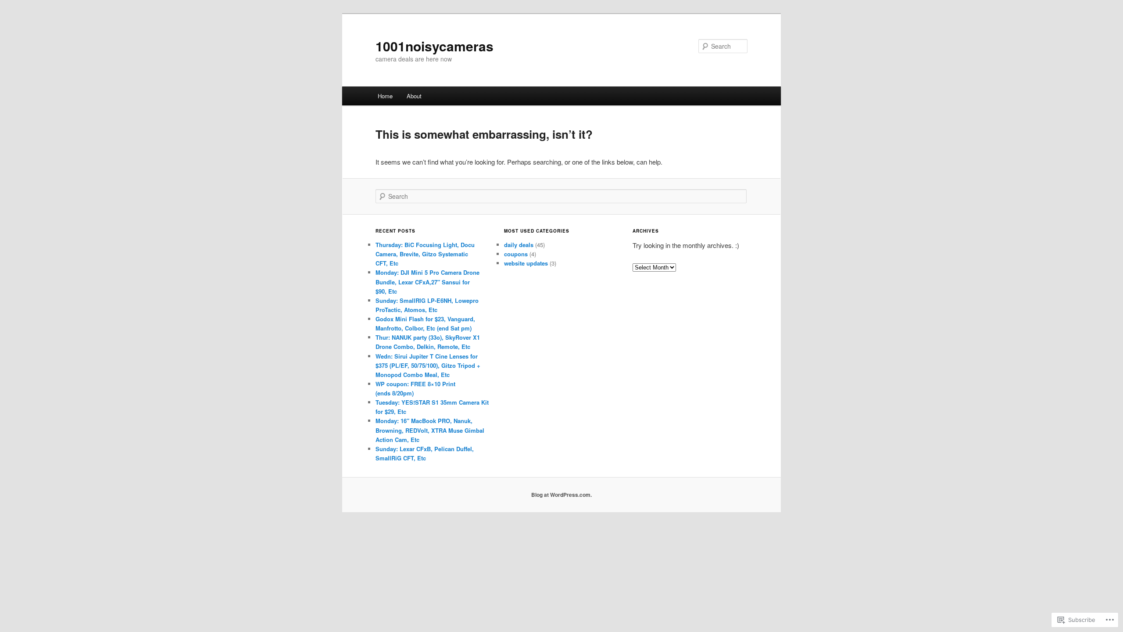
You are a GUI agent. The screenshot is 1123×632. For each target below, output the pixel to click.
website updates (526, 263)
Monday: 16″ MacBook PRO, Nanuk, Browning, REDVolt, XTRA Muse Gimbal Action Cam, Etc (430, 430)
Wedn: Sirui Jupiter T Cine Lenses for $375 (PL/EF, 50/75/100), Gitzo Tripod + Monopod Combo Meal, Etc (428, 365)
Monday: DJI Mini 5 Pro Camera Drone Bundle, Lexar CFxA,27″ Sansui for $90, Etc (427, 281)
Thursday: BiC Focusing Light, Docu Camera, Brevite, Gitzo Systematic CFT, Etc (425, 254)
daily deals (518, 245)
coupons (516, 254)
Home (385, 96)
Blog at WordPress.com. (561, 495)
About (414, 96)
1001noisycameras (435, 45)
